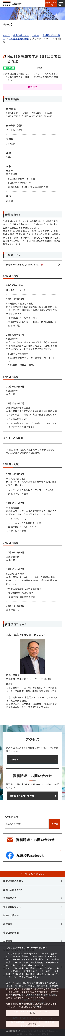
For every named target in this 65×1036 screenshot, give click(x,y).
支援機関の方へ (11, 898)
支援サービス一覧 (50, 3)
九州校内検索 (11, 816)
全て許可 (32, 1024)
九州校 (35, 35)
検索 (55, 823)
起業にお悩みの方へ (13, 889)
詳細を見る (12, 1031)
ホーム (6, 35)
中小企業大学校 (21, 35)
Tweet (38, 67)
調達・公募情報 (11, 915)
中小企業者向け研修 (19, 38)
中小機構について (12, 906)
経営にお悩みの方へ (13, 880)
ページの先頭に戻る (34, 873)
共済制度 (7, 941)
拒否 (32, 1013)
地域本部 (7, 923)
